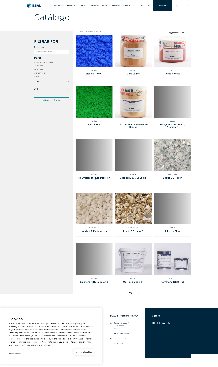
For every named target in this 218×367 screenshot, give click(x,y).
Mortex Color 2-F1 (133, 282)
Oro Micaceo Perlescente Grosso (133, 125)
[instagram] (153, 323)
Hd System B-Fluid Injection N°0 (94, 179)
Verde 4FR (94, 124)
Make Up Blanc (172, 231)
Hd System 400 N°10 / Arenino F (172, 125)
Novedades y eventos (111, 5)
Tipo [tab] (36, 82)
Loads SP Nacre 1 (133, 231)
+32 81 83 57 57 (120, 338)
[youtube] (168, 323)
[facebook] (158, 323)
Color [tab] (37, 89)
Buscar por (39, 47)
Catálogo (140, 5)
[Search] (177, 5)
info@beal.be (119, 343)
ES (187, 5)
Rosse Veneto (172, 74)
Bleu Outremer (94, 74)
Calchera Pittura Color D (94, 282)
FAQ (148, 5)
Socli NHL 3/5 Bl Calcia (133, 178)
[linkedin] (163, 323)
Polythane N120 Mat (172, 282)
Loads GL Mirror (172, 178)
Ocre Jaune (133, 74)
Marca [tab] (37, 58)
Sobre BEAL (128, 5)
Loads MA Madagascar (94, 231)
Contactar (162, 5)
